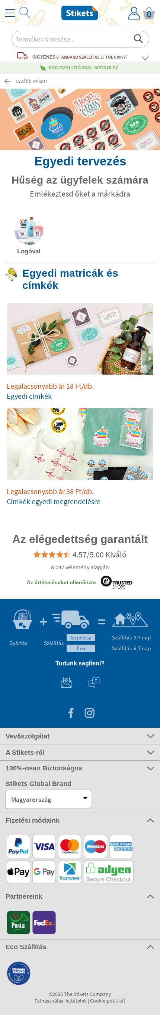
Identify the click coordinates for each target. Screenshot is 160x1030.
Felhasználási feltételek (61, 1000)
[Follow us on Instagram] (89, 714)
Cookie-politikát (107, 1000)
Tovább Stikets (31, 81)
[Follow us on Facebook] (70, 714)
